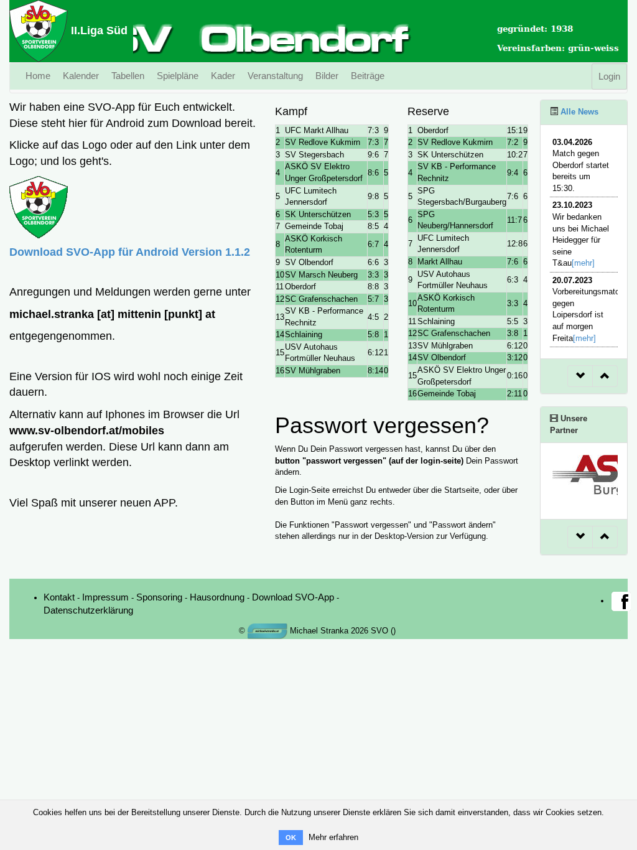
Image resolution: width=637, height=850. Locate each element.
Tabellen (127, 75)
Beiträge (367, 75)
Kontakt (59, 597)
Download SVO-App (293, 597)
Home (38, 75)
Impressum (105, 597)
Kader (223, 75)
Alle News (578, 111)
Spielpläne (177, 75)
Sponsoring (159, 597)
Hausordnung (217, 597)
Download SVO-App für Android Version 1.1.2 (129, 252)
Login (609, 76)
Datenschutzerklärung (88, 610)
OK (291, 837)
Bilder (326, 75)
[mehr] (583, 263)
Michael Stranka (317, 630)
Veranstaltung (275, 75)
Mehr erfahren (333, 837)
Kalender (81, 75)
